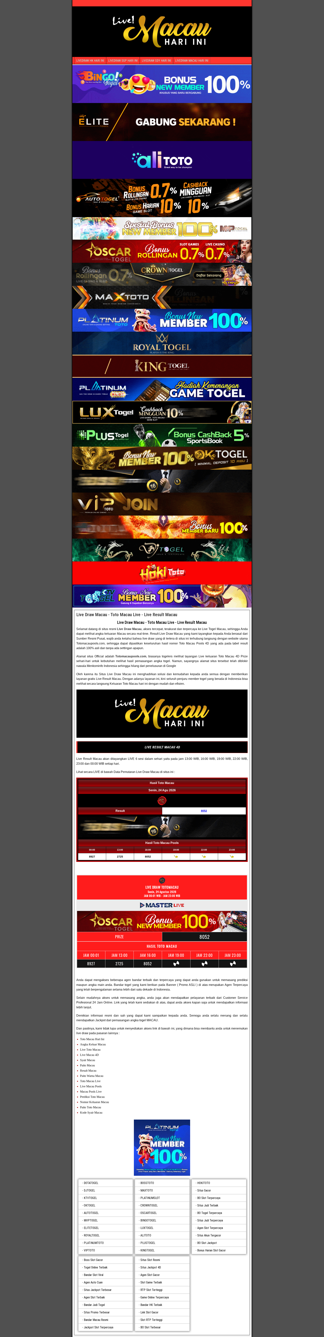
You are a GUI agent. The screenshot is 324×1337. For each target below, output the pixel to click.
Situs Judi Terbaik (207, 1205)
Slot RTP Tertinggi (151, 1320)
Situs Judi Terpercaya (210, 1220)
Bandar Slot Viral (93, 1275)
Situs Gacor (204, 1190)
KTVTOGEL (90, 1198)
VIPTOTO (89, 1250)
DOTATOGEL (91, 1183)
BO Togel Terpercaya (209, 1213)
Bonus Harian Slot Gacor (211, 1250)
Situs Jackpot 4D (150, 1267)
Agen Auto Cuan (93, 1282)
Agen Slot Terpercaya (210, 1228)
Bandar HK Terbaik (151, 1305)
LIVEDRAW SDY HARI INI (156, 60)
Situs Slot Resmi (150, 1260)
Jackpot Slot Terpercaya (98, 1327)
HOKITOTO (203, 1183)
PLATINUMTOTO (94, 1243)
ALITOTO (145, 1235)
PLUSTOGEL (147, 1243)
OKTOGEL (89, 1205)
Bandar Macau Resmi (96, 1320)
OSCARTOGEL (148, 1213)
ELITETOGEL (91, 1228)
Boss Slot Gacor (93, 1260)
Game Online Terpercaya (154, 1297)
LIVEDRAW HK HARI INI (90, 60)
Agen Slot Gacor (150, 1275)
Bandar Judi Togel (94, 1305)
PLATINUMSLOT (150, 1198)
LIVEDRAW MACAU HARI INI (191, 60)
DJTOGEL (89, 1190)
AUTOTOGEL (91, 1213)
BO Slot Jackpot (207, 1243)
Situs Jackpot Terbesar (98, 1290)
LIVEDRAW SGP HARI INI (123, 60)
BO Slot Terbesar (150, 1327)
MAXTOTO (146, 1190)
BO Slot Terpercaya (208, 1198)
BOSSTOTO (147, 1183)
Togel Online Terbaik (95, 1267)
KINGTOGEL (147, 1250)
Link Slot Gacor (149, 1312)
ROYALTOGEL (92, 1235)
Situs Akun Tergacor (209, 1235)
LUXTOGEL (146, 1228)
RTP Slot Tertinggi (151, 1290)
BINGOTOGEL (148, 1220)
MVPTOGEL (91, 1220)
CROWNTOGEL (149, 1205)
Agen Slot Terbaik (94, 1297)
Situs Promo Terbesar (97, 1312)
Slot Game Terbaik (151, 1282)
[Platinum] (162, 1148)
